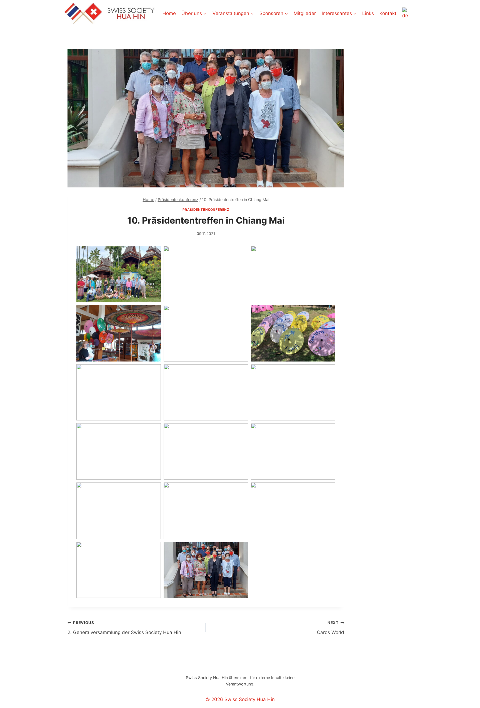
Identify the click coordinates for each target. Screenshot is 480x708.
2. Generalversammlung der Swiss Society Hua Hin (124, 627)
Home (169, 13)
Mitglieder (305, 13)
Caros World (330, 627)
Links (368, 13)
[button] (118, 274)
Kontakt (387, 13)
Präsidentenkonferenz (205, 209)
